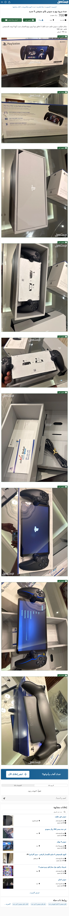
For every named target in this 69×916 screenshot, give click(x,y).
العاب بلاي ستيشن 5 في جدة (20, 904)
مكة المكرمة (40, 7)
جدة (34, 7)
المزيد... (7, 904)
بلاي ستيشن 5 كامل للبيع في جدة (57, 904)
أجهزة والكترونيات (27, 7)
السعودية (47, 7)
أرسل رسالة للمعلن (13, 20)
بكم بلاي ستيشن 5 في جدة (38, 904)
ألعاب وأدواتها (16, 7)
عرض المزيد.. (34, 892)
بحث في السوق (58, 812)
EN (2, 2)
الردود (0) (51, 785)
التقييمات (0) (18, 785)
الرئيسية (54, 7)
